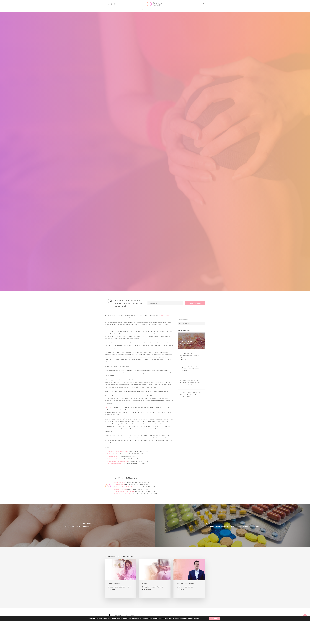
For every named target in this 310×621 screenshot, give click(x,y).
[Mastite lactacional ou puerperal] (77, 525)
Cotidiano (144, 583)
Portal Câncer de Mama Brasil (126, 478)
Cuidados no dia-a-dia (114, 583)
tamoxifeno (158, 318)
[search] (204, 3)
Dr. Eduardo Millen (113, 454)
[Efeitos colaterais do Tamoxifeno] (189, 578)
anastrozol (162, 315)
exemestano (108, 318)
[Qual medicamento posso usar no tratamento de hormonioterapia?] (232, 525)
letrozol (168, 315)
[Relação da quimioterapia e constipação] (154, 578)
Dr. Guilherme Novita (113, 459)
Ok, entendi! (215, 618)
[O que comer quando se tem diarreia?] (120, 578)
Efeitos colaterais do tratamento (185, 583)
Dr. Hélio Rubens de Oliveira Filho (117, 461)
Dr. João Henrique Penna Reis (116, 464)
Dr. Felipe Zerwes (112, 456)
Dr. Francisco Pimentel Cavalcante (117, 451)
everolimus (109, 407)
